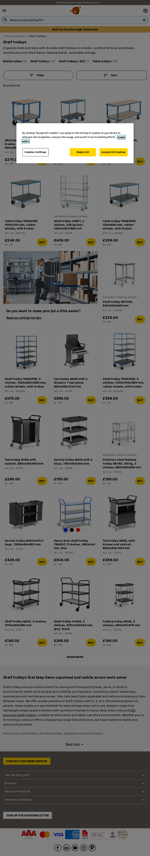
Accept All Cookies (114, 152)
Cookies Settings (35, 152)
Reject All (83, 152)
